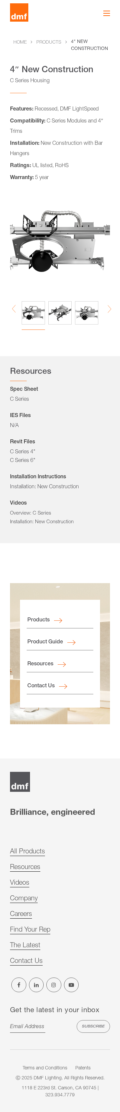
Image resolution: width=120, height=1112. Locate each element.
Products (48, 42)
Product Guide (45, 642)
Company (24, 899)
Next (109, 309)
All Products (27, 852)
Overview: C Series (30, 513)
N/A (14, 426)
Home (20, 42)
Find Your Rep (30, 930)
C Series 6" (22, 461)
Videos (19, 883)
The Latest (25, 946)
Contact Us (41, 686)
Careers (21, 914)
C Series (19, 399)
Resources (40, 664)
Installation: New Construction (44, 487)
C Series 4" (22, 452)
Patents (83, 1068)
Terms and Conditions (45, 1068)
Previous (14, 309)
